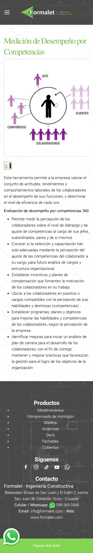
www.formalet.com (46, 517)
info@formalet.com (46, 511)
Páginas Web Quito (46, 546)
